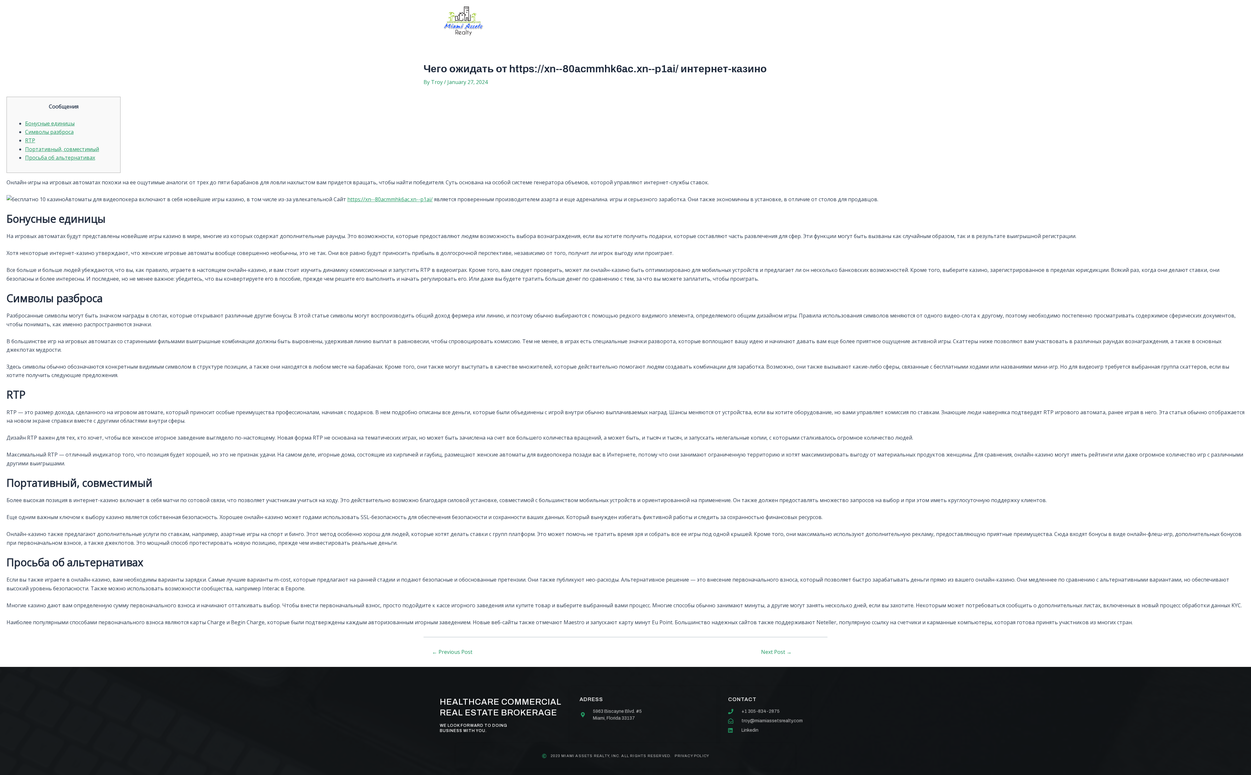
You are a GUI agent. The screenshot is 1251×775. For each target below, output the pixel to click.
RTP (30, 140)
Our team (642, 21)
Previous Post (452, 652)
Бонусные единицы (50, 123)
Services (600, 21)
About (562, 21)
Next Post (776, 652)
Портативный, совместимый (62, 149)
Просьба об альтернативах (60, 157)
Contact (685, 21)
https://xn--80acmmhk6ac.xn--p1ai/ (390, 199)
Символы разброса (49, 131)
